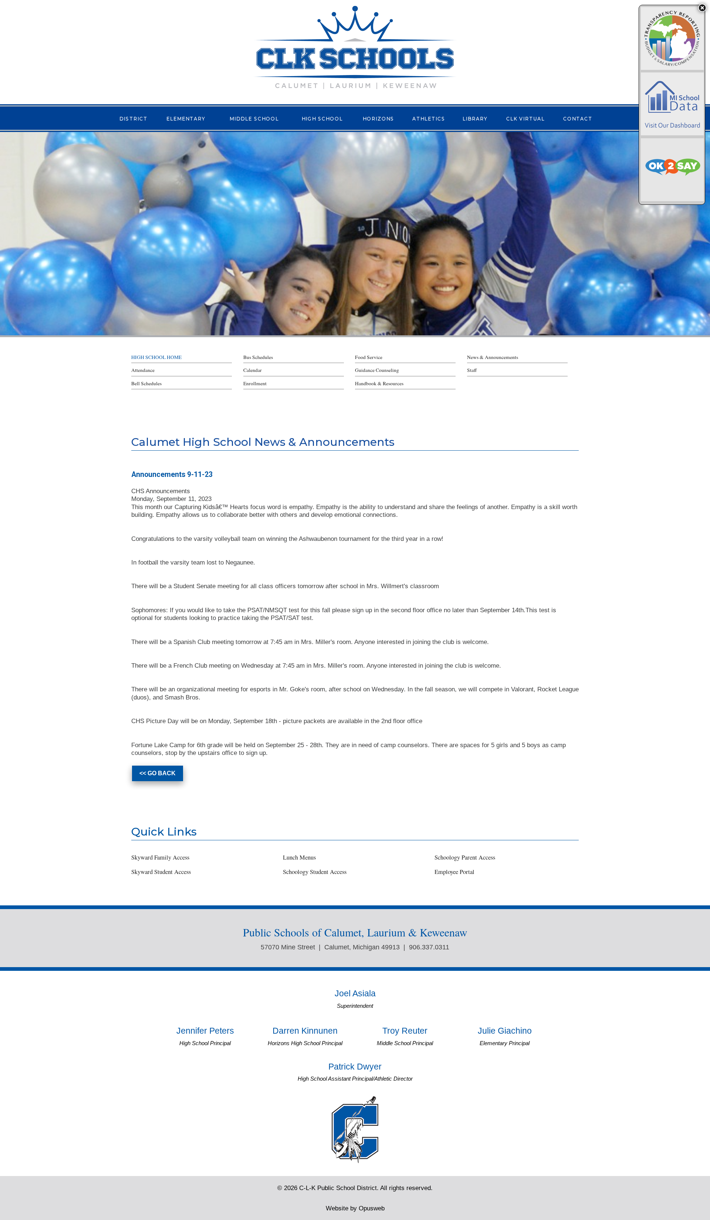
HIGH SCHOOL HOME (156, 357)
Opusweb (355, 1208)
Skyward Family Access (160, 857)
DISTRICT (133, 118)
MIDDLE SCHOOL (254, 118)
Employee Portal (454, 872)
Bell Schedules (146, 383)
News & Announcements (492, 357)
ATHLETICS (428, 118)
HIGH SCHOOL (322, 118)
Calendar (252, 370)
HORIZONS (378, 118)
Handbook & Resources (379, 383)
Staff (472, 370)
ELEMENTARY (186, 118)
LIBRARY (475, 118)
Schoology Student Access (314, 872)
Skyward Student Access (161, 872)
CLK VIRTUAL (525, 118)
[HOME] (355, 47)
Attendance (143, 370)
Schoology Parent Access (465, 857)
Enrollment (255, 383)
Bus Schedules (258, 357)
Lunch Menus (299, 857)
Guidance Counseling (377, 370)
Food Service (368, 357)
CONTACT (577, 118)
